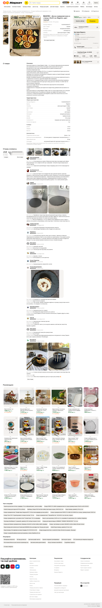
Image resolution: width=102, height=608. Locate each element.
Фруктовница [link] (23, 467)
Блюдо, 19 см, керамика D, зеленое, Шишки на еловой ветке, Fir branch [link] (59, 468)
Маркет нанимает (84, 570)
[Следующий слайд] (38, 35)
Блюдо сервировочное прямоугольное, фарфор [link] (74, 409)
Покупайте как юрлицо (59, 565)
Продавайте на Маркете (60, 587)
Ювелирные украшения (35, 599)
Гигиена (32, 567)
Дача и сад (32, 583)
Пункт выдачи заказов (85, 567)
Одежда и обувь (34, 572)
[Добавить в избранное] (16, 389)
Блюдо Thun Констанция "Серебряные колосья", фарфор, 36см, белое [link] (10, 495)
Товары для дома (34, 574)
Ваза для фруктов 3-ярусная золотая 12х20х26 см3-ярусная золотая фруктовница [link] (26, 409)
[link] (23, 506)
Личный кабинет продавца (60, 585)
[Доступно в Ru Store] (17, 568)
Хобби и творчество (35, 581)
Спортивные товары (35, 590)
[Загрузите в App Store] (3, 568)
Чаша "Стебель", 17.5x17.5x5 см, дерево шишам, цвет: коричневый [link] (74, 468)
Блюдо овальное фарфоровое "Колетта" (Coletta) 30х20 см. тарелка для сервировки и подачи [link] (91, 409)
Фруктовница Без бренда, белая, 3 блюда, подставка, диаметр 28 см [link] (58, 439)
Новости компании (85, 561)
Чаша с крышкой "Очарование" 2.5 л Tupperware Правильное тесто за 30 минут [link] (74, 495)
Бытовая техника (34, 565)
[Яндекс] (98, 606)
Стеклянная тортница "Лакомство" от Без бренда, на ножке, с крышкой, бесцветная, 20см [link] (41, 409)
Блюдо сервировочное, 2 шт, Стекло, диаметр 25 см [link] (90, 439)
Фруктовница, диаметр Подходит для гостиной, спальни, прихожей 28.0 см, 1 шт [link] (26, 439)
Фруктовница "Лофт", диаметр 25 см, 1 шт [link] (73, 439)
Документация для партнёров (61, 590)
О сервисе (56, 567)
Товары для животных (35, 592)
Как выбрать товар (58, 561)
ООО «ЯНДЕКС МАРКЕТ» (94, 604)
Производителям (84, 565)
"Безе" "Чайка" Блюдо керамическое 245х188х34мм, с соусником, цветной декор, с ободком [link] (43, 468)
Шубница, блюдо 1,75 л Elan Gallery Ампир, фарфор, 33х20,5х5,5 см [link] (11, 468)
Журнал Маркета (58, 572)
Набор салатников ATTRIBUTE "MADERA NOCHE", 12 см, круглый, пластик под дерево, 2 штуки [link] (90, 495)
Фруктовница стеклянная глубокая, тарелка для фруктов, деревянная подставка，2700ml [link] (58, 409)
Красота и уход (33, 578)
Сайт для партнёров (59, 592)
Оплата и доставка (58, 563)
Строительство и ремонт (36, 594)
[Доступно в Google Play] (8, 568)
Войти (96, 2)
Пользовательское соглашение (19, 605)
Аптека (31, 576)
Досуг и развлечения (35, 561)
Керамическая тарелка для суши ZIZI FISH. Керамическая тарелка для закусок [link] (10, 439)
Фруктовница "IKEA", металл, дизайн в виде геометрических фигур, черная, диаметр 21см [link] (42, 439)
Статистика (6, 605)
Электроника (33, 570)
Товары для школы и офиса (36, 587)
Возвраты (56, 570)
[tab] (7, 7)
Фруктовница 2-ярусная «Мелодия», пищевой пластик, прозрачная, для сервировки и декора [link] (42, 495)
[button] (49, 40)
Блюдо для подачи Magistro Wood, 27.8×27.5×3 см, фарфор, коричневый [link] (59, 495)
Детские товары (34, 596)
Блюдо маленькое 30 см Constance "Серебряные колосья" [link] (26, 495)
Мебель (31, 563)
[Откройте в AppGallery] (12, 568)
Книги (31, 585)
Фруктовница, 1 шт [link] (8, 409)
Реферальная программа (86, 563)
